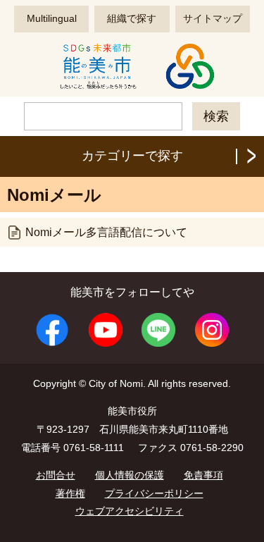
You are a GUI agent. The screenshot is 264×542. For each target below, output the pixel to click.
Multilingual (52, 18)
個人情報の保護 (129, 475)
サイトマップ (212, 18)
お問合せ (55, 475)
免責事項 (203, 475)
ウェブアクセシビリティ (129, 511)
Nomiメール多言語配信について (106, 232)
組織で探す (131, 18)
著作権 (70, 493)
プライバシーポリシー (154, 493)
